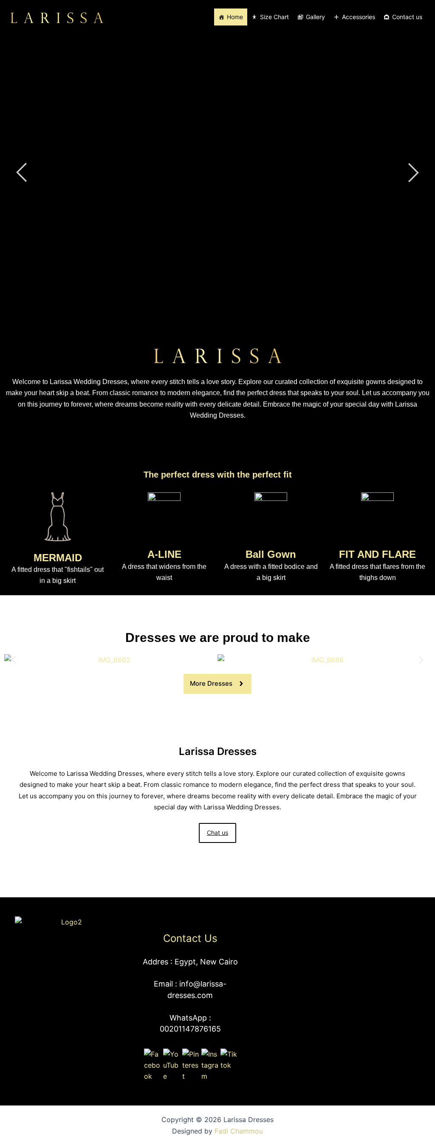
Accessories (358, 16)
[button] (13, 659)
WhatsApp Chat (213, 201)
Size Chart (274, 16)
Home (235, 16)
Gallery (315, 16)
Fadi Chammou (239, 1131)
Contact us (407, 16)
